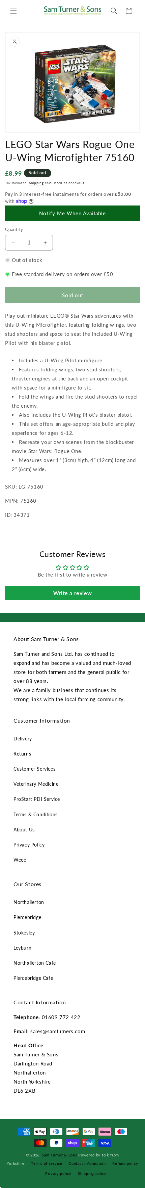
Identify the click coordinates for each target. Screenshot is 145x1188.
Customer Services (34, 769)
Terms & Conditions (35, 814)
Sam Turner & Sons (59, 1155)
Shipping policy (92, 1173)
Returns (22, 754)
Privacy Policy (29, 845)
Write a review (72, 593)
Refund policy (125, 1163)
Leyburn (22, 948)
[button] (13, 10)
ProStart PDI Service (36, 799)
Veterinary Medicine (35, 784)
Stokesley (24, 932)
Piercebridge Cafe (33, 978)
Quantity (14, 229)
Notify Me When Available (72, 213)
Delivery (22, 738)
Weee (19, 860)
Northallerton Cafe (34, 963)
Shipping (36, 183)
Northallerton (28, 902)
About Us (24, 829)
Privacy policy (58, 1173)
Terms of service (46, 1163)
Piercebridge (27, 917)
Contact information (87, 1163)
